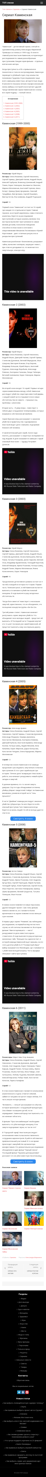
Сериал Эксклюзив (9, 1229)
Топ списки (6, 9)
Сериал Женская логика (33, 1208)
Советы (24, 1363)
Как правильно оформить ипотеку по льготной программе (23, 1456)
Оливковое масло (24, 1431)
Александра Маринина (33, 1257)
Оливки (24, 1427)
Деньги (24, 1306)
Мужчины (23, 1338)
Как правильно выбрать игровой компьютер (23, 1448)
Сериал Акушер (30, 1188)
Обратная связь (23, 1380)
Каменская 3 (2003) (11, 109)
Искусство (24, 1324)
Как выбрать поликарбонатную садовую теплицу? (23, 1403)
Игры (24, 1320)
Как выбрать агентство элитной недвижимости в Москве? (23, 1422)
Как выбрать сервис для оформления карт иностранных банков (24, 1462)
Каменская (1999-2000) (12, 103)
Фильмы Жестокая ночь (23, 1417)
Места (23, 1331)
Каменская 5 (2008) (11, 114)
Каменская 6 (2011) (11, 117)
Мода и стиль (23, 1334)
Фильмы (23, 1371)
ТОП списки (8, 3)
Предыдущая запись (13, 1269)
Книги (23, 1327)
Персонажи (23, 1345)
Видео (23, 1298)
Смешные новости (23, 1360)
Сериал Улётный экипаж (33, 1229)
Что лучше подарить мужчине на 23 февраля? (23, 1440)
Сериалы (16, 9)
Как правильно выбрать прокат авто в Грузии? (23, 1410)
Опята (23, 1451)
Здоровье (24, 1316)
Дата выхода (23, 1302)
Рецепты (23, 1352)
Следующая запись (32, 1269)
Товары (24, 1367)
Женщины (24, 1313)
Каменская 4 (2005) (11, 111)
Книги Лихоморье (23, 1444)
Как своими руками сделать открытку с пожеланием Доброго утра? (23, 1435)
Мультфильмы (23, 1342)
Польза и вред (24, 1349)
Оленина (23, 1414)
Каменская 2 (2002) (11, 106)
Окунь (23, 1406)
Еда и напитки (23, 1309)
